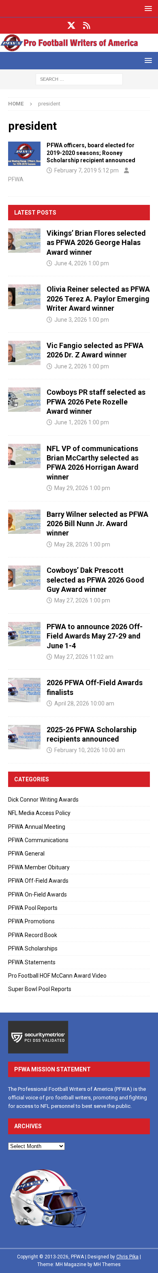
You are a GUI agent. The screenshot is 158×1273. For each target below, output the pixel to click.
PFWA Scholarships (33, 948)
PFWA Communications (38, 840)
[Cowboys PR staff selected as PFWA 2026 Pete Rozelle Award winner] (24, 399)
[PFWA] (79, 47)
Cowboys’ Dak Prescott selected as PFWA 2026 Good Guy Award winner (95, 579)
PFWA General (26, 853)
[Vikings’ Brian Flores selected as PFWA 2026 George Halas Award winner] (24, 240)
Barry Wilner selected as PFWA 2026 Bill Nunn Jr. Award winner (97, 524)
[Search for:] (79, 78)
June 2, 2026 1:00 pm (81, 366)
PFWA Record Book (32, 935)
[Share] (87, 25)
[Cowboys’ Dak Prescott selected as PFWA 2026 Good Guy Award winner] (24, 578)
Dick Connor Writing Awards (43, 799)
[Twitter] (71, 25)
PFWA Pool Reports (33, 908)
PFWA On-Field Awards (37, 894)
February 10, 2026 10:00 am (89, 750)
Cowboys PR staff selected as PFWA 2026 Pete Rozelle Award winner (96, 401)
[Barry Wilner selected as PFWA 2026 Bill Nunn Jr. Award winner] (24, 522)
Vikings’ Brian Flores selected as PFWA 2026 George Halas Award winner (96, 242)
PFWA (15, 179)
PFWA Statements (32, 962)
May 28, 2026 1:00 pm (82, 544)
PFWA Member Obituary (39, 867)
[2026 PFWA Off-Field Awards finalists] (24, 690)
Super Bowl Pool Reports (39, 989)
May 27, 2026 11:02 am (83, 657)
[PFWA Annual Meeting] (24, 154)
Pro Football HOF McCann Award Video (57, 975)
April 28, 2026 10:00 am (84, 703)
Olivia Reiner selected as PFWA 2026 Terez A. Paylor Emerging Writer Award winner (98, 298)
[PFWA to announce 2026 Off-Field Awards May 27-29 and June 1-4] (24, 634)
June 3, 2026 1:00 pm (81, 319)
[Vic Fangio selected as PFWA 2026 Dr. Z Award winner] (24, 353)
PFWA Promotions (31, 921)
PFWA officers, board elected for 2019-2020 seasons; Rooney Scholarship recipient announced (91, 152)
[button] (147, 8)
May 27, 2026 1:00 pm (82, 600)
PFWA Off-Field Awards (38, 880)
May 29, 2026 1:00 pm (82, 488)
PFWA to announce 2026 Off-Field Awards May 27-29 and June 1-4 (95, 636)
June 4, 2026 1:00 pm (81, 263)
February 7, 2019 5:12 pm (86, 170)
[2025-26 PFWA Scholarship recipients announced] (24, 737)
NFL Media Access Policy (39, 813)
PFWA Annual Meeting (36, 827)
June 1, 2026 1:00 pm (81, 422)
